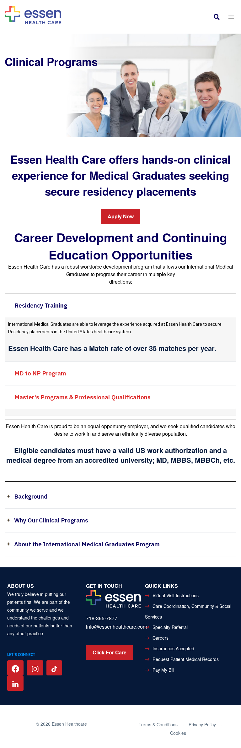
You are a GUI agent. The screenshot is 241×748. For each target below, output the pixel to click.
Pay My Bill (163, 670)
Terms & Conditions (158, 724)
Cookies (178, 733)
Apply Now (121, 216)
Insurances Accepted (173, 648)
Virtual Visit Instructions (176, 595)
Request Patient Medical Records (186, 659)
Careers (161, 638)
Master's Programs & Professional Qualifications (82, 397)
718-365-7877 (101, 618)
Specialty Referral (170, 627)
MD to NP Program (40, 373)
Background (30, 496)
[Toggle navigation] (231, 16)
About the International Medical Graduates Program (87, 544)
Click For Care (109, 652)
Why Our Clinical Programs (51, 520)
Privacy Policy (202, 724)
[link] (218, 16)
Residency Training (40, 305)
